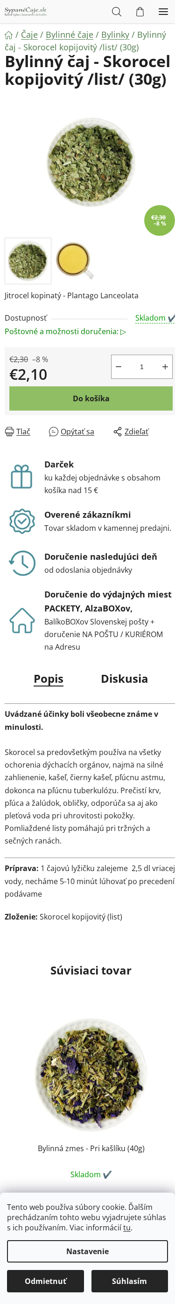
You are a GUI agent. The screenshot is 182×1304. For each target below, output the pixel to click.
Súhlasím (129, 1281)
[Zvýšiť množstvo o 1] (165, 366)
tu (127, 1227)
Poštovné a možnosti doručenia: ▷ (65, 331)
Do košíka (91, 398)
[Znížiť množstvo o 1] (119, 366)
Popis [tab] (48, 678)
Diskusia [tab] (124, 678)
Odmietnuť (45, 1281)
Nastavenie (87, 1251)
